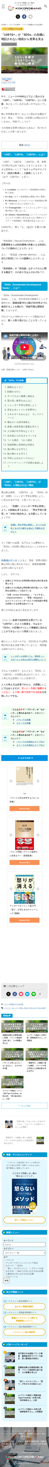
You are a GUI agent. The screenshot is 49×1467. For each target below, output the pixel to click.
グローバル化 (37, 1268)
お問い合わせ (24, 1436)
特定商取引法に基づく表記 (36, 1434)
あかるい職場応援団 (24, 1306)
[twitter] (8, 994)
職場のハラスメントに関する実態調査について (24, 1319)
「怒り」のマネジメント (16, 1268)
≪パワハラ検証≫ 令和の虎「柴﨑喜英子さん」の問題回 (36, 1037)
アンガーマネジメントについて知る (21, 1263)
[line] (33, 994)
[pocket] (21, 994)
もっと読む (26, 1105)
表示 (27, 145)
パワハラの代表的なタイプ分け (30, 742)
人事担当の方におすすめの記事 (19, 1274)
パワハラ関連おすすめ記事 (13, 1004)
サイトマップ (37, 1431)
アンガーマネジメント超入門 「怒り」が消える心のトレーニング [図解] (24, 909)
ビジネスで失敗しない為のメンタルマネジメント (24, 1452)
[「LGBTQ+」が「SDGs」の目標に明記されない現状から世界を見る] (27, 994)
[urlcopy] (40, 994)
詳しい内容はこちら (24, 1220)
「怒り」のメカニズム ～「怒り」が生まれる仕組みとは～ (30, 1382)
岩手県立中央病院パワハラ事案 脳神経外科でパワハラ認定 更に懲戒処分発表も (30, 1356)
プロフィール (11, 1276)
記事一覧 (27, 1431)
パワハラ (7, 1008)
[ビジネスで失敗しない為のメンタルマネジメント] (24, 9)
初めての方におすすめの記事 (34, 1008)
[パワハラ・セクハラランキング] (8, 89)
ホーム (6, 1431)
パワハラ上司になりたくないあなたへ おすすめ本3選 (12, 1065)
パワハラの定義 (23, 719)
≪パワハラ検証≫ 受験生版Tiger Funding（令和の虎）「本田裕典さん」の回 (30, 1397)
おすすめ (9, 1271)
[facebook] (15, 994)
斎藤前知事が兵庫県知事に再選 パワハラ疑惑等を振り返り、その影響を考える (30, 1370)
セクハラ (14, 1008)
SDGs (21, 1008)
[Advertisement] (24, 953)
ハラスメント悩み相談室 (24, 1332)
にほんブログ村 (8, 82)
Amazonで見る (24, 809)
